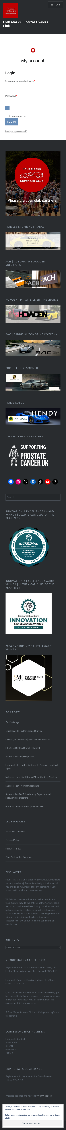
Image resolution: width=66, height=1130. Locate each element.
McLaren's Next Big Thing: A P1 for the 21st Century (31, 777)
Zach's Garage (12, 722)
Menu (57, 5)
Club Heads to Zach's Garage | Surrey (24, 731)
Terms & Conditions (15, 831)
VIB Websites (45, 1095)
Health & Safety (13, 848)
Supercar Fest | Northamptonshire (22, 785)
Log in (11, 121)
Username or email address (25, 80)
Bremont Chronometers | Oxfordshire (24, 806)
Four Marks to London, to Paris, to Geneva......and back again (32, 767)
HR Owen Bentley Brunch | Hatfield (23, 748)
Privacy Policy (12, 840)
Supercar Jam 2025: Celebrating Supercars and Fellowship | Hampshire (28, 796)
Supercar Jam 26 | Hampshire (20, 756)
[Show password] (7, 108)
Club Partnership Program (18, 857)
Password (16, 95)
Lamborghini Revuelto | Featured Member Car (28, 739)
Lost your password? (16, 131)
